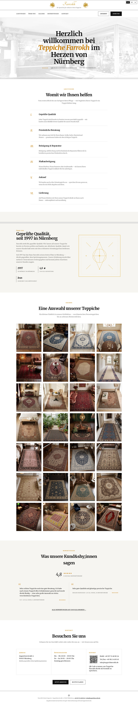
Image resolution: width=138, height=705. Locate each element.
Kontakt (65, 14)
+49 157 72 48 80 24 (112, 656)
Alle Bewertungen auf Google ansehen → (69, 610)
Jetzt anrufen (60, 682)
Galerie (41, 14)
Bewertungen (53, 14)
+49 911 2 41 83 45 (112, 659)
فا (135, 2)
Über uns (31, 14)
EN (132, 2)
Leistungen (21, 14)
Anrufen (116, 14)
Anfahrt (103, 14)
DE (128, 2)
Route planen (77, 682)
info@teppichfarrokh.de (109, 662)
